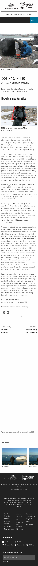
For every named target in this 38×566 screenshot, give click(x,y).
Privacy (28, 521)
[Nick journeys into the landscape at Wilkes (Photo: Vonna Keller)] (19, 116)
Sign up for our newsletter (12, 553)
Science (6, 519)
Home (3, 89)
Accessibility (29, 524)
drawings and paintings (20, 307)
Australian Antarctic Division (19, 489)
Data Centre (19, 529)
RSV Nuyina (7, 526)
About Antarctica (7, 515)
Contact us (19, 517)
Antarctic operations (7, 522)
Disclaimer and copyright (30, 518)
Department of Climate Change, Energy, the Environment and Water (19, 485)
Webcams (29, 514)
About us (18, 514)
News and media (9, 529)
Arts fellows (10, 91)
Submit (5, 562)
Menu (32, 20)
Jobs (17, 519)
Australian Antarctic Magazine (16, 89)
